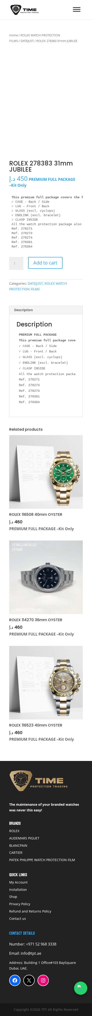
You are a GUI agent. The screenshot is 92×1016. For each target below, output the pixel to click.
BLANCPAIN (18, 845)
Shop (13, 896)
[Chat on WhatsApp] (80, 988)
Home (13, 35)
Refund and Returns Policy (30, 911)
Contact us (17, 918)
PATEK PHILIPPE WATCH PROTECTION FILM (42, 860)
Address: (16, 962)
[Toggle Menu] (76, 9)
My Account (18, 882)
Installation (18, 889)
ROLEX (14, 831)
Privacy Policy (19, 904)
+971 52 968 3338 (40, 944)
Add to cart (45, 263)
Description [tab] (23, 310)
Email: (15, 953)
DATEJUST (27, 41)
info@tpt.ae (31, 953)
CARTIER (15, 852)
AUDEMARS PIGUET (24, 838)
